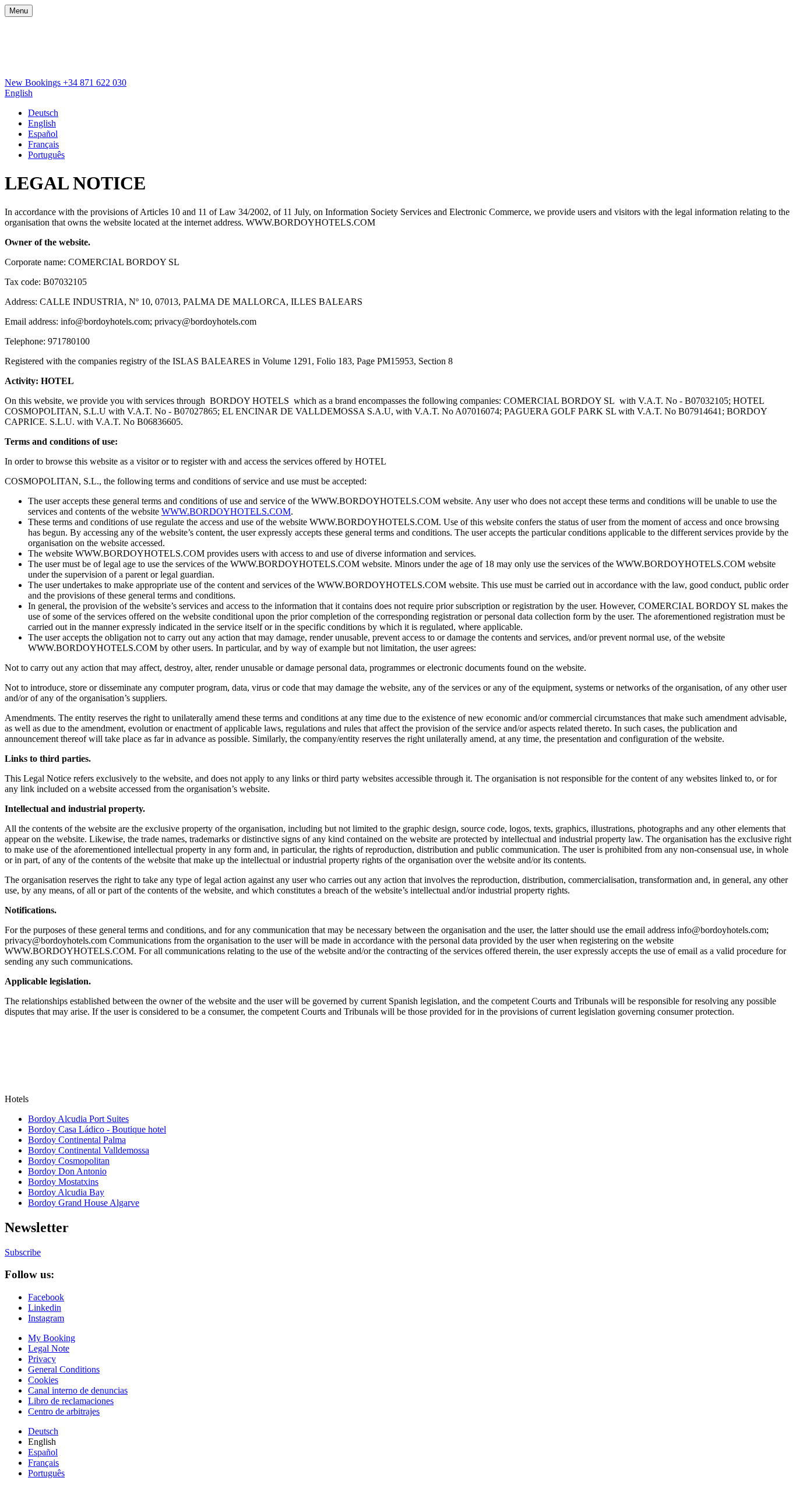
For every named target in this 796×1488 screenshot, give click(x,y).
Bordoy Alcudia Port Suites (78, 1119)
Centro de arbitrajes (64, 1411)
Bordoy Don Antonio (67, 1171)
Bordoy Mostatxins (63, 1182)
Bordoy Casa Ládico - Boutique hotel (97, 1129)
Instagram (46, 1318)
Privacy (42, 1359)
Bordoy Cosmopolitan (69, 1161)
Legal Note (48, 1348)
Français (43, 144)
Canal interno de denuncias (78, 1390)
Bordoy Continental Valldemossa (88, 1150)
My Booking (51, 1338)
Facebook (46, 1297)
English (19, 93)
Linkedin (44, 1308)
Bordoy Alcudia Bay (66, 1192)
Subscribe (23, 1252)
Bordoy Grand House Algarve (83, 1203)
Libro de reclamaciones (71, 1401)
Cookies (43, 1380)
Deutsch (43, 113)
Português (46, 155)
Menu (18, 10)
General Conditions (64, 1369)
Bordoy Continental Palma (77, 1140)
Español (43, 134)
